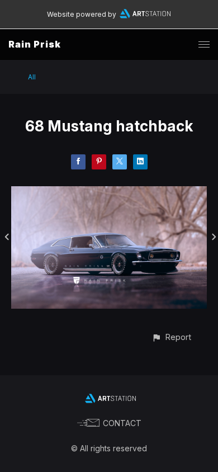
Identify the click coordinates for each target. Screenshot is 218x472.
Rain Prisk (34, 44)
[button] (171, 336)
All (32, 77)
